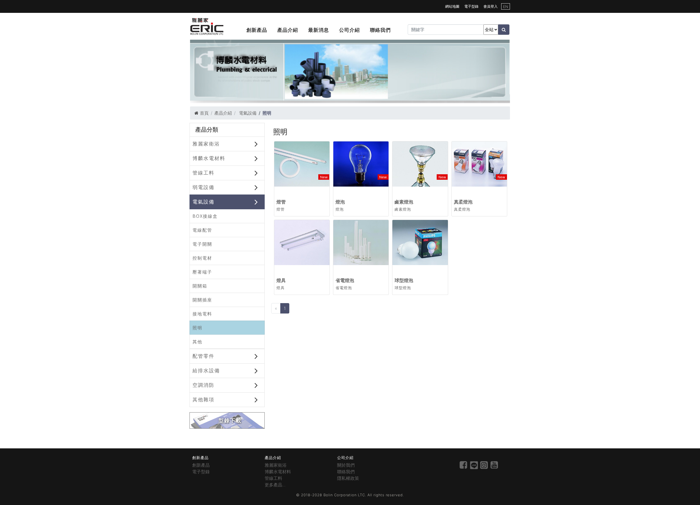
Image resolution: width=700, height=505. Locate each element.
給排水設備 (206, 370)
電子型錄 (471, 6)
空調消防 (203, 385)
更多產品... (275, 484)
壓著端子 (202, 272)
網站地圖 (452, 6)
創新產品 (256, 30)
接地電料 (202, 314)
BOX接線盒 (205, 216)
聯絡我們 (380, 30)
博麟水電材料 (208, 158)
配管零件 (203, 356)
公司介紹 (349, 30)
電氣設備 (247, 113)
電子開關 (202, 244)
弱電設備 (203, 187)
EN (505, 6)
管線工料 (203, 172)
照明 (197, 328)
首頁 (204, 113)
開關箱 (199, 286)
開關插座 (202, 300)
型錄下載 (229, 420)
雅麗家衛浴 (206, 143)
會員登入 (490, 6)
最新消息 (318, 30)
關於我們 (346, 465)
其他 (197, 342)
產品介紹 (287, 30)
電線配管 (202, 230)
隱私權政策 (348, 478)
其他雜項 (203, 399)
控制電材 (202, 258)
